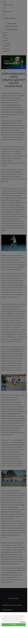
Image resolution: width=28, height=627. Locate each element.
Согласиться (13, 624)
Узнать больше (22, 621)
